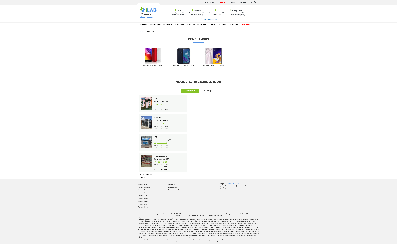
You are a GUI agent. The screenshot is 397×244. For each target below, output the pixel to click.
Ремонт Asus (223, 25)
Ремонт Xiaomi (167, 25)
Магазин (222, 2)
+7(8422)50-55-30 (160, 104)
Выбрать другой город (146, 17)
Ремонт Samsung (155, 25)
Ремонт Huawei (179, 25)
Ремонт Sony (191, 25)
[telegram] (258, 2)
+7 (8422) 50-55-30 (209, 2)
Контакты (243, 2)
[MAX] (255, 2)
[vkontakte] (251, 2)
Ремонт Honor (234, 25)
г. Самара (208, 91)
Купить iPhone (246, 25)
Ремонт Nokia (212, 25)
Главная (232, 2)
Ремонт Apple (143, 25)
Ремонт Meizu (201, 25)
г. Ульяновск (145, 14)
